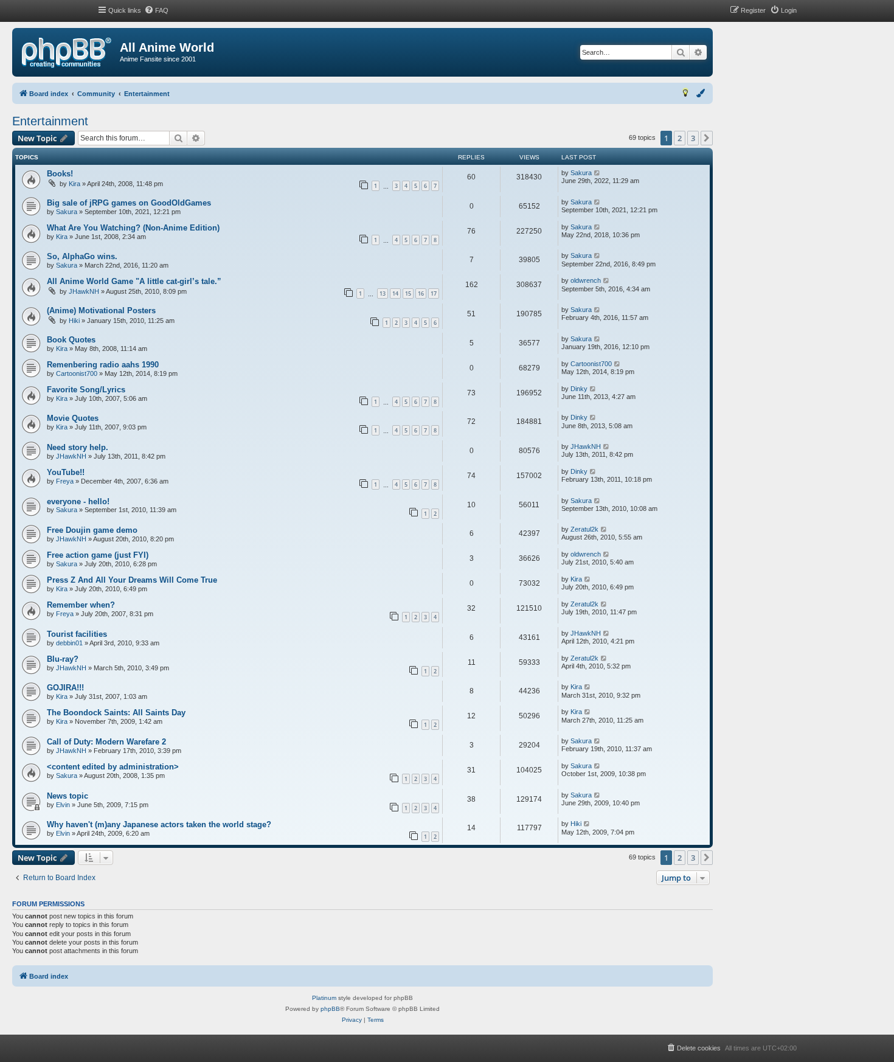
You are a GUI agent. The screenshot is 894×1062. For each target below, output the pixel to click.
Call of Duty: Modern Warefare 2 (106, 741)
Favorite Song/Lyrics (86, 389)
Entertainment (50, 121)
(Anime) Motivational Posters (101, 310)
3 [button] (693, 138)
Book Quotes (71, 339)
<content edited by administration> (113, 766)
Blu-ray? (62, 659)
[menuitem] (156, 10)
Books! (60, 173)
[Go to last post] (597, 173)
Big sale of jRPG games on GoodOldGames (129, 202)
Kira (74, 183)
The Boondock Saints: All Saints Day (116, 712)
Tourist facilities (77, 634)
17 (434, 293)
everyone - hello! (78, 501)
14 (395, 293)
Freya (65, 481)
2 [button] (679, 138)
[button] (707, 138)
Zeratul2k (584, 529)
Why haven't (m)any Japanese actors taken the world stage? (159, 824)
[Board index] (66, 53)
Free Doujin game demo (92, 530)
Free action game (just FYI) (97, 555)
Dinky (578, 388)
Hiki (74, 320)
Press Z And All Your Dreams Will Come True (132, 580)
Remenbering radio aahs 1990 (103, 364)
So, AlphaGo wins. (82, 256)
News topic (67, 795)
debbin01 (69, 643)
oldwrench (585, 280)
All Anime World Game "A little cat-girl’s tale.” (134, 281)
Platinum (324, 997)
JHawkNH (84, 291)
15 (408, 293)
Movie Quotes (73, 418)
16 (421, 293)
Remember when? (81, 604)
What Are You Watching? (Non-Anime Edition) (133, 227)
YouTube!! (66, 472)
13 (382, 293)
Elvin (63, 804)
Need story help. (77, 447)
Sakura (581, 172)
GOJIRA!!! (65, 687)
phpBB (330, 1008)
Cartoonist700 (76, 373)
